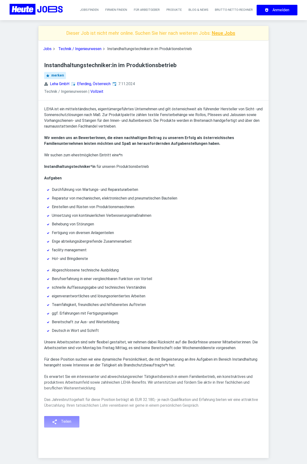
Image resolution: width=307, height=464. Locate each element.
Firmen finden (116, 10)
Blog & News (198, 10)
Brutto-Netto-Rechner (234, 10)
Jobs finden (89, 10)
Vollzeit (96, 91)
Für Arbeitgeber (147, 10)
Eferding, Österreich (94, 84)
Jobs (47, 49)
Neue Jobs (223, 33)
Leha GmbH (59, 84)
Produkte (174, 10)
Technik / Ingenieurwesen (79, 49)
